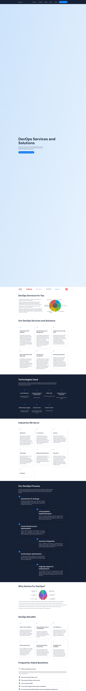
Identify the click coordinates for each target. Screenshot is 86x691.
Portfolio (45, 2)
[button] (43, 668)
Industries (40, 2)
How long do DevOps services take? (30, 680)
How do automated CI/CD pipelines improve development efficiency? (39, 689)
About (50, 2)
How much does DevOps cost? (29, 677)
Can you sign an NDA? (27, 683)
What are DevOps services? (28, 669)
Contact (55, 2)
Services (34, 2)
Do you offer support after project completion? (33, 686)
